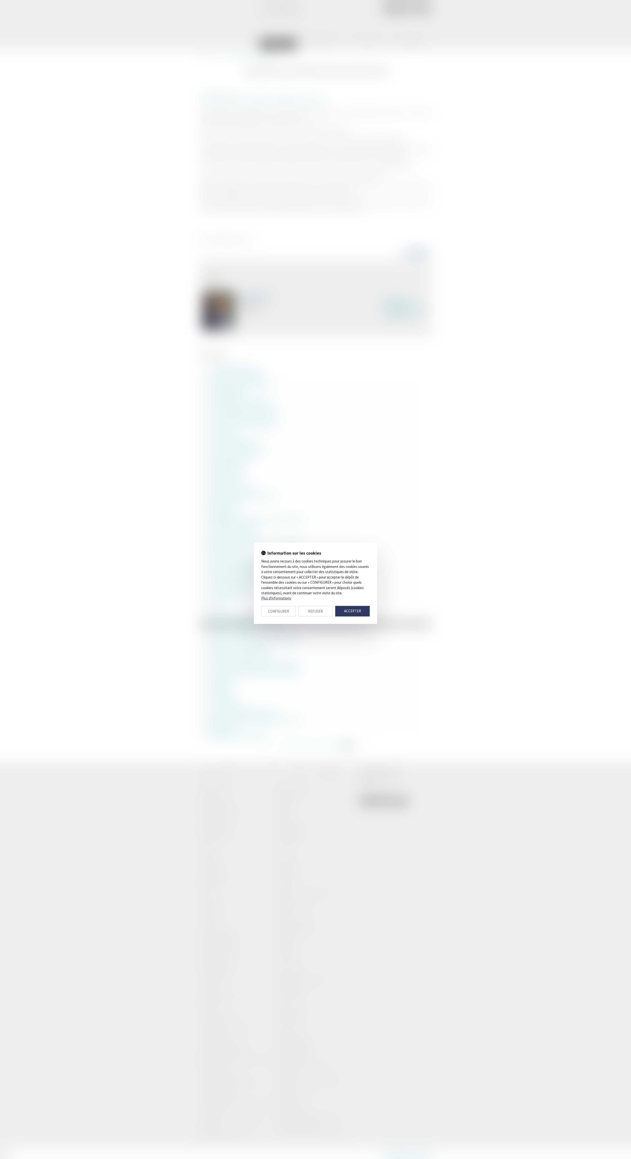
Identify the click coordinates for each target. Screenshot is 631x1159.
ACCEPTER (352, 611)
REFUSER (315, 611)
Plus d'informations (276, 598)
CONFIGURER (278, 611)
